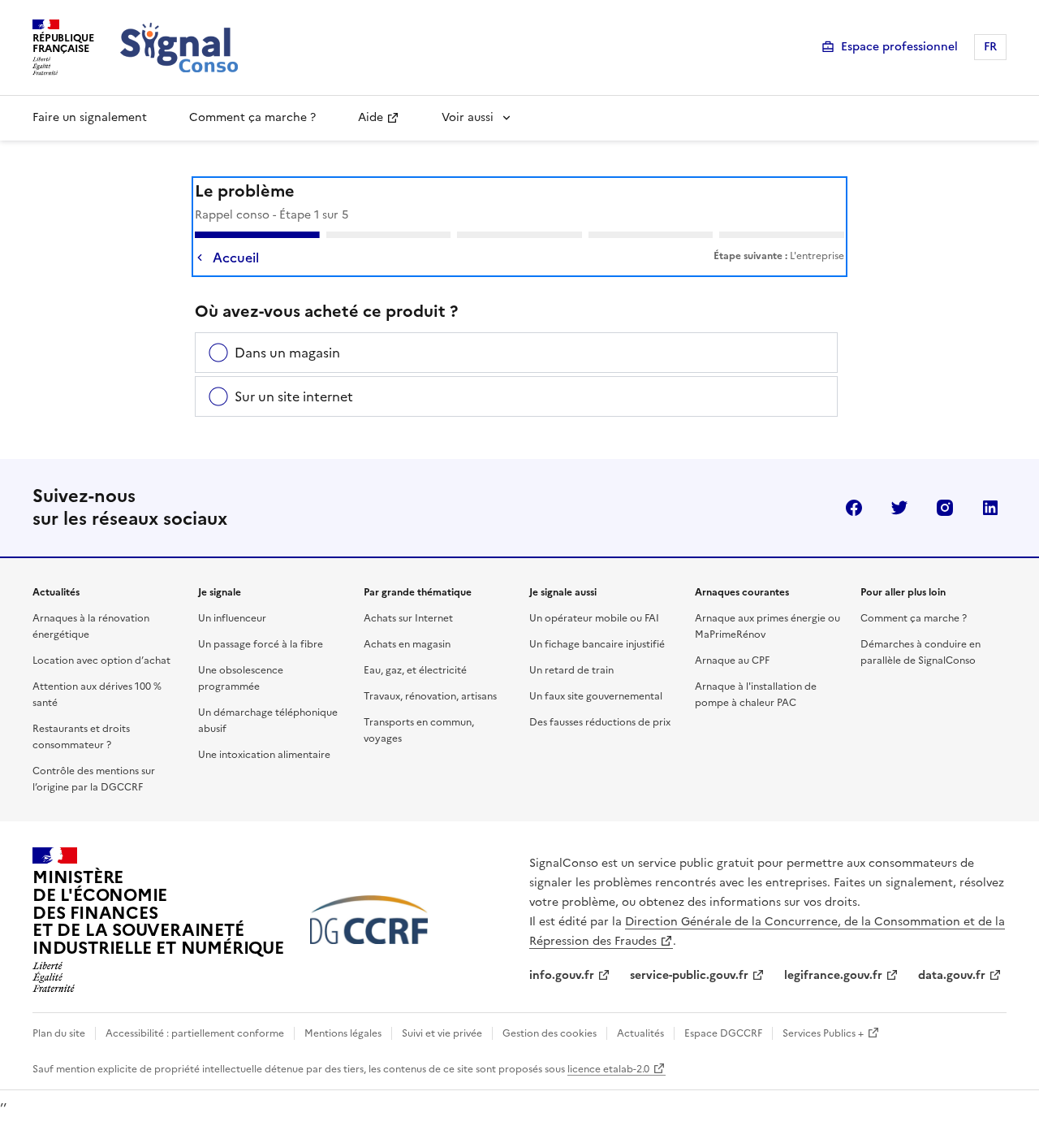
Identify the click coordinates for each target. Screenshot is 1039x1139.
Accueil (236, 257)
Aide (370, 117)
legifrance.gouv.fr (833, 975)
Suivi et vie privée (442, 1033)
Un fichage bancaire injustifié (597, 644)
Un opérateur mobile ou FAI (594, 618)
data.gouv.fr (951, 975)
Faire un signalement (89, 117)
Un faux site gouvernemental (595, 696)
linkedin (990, 508)
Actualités (640, 1033)
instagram (945, 508)
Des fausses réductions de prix (599, 722)
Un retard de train (571, 670)
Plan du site (58, 1033)
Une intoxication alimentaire (264, 754)
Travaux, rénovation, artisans (430, 696)
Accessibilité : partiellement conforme (195, 1033)
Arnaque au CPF (732, 660)
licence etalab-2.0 (608, 1069)
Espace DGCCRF (723, 1033)
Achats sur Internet (408, 618)
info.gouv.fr (561, 975)
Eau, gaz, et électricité (415, 670)
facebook (854, 508)
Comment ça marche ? (252, 117)
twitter (899, 508)
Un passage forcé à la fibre (260, 644)
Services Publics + (823, 1033)
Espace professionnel (899, 46)
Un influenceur (232, 618)
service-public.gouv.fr (689, 975)
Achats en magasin (407, 644)
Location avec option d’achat (101, 660)
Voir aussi (468, 117)
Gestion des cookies (549, 1033)
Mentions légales (343, 1033)
